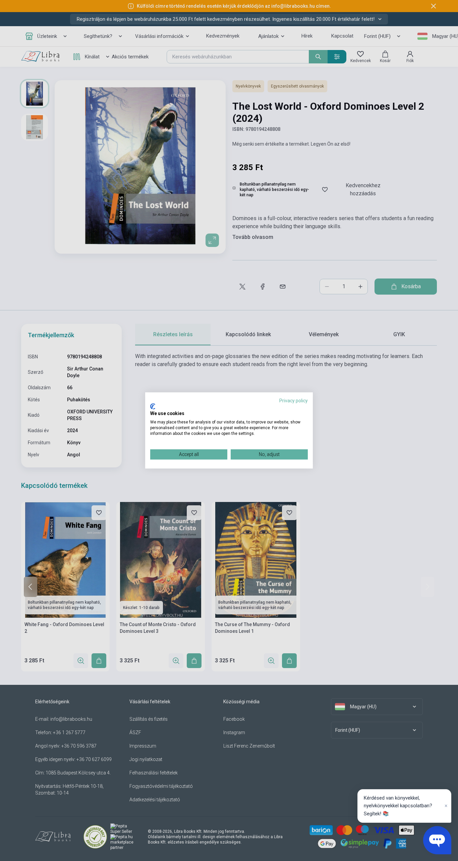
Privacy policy (293, 400)
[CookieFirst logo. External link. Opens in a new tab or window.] (152, 406)
